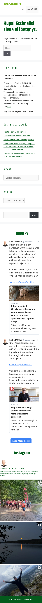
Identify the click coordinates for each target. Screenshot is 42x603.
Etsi (34, 215)
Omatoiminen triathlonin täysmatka (19, 140)
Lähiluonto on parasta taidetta (17, 136)
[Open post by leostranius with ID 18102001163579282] (21, 500)
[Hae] (7, 53)
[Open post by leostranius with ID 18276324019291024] (21, 543)
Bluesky (22, 233)
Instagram (22, 453)
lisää (9, 106)
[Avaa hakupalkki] (23, 9)
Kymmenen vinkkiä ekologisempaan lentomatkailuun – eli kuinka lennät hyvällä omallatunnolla (19, 146)
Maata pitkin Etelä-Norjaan (15, 132)
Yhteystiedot (28, 599)
